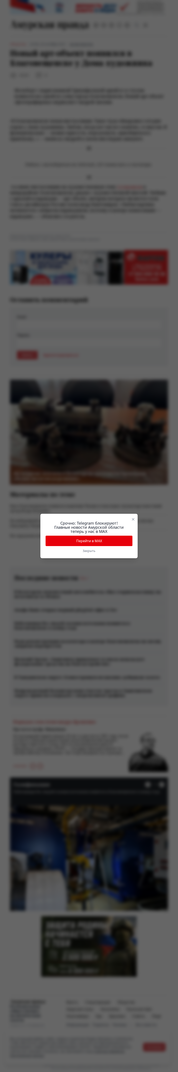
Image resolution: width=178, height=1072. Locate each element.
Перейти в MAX (89, 540)
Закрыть (89, 551)
